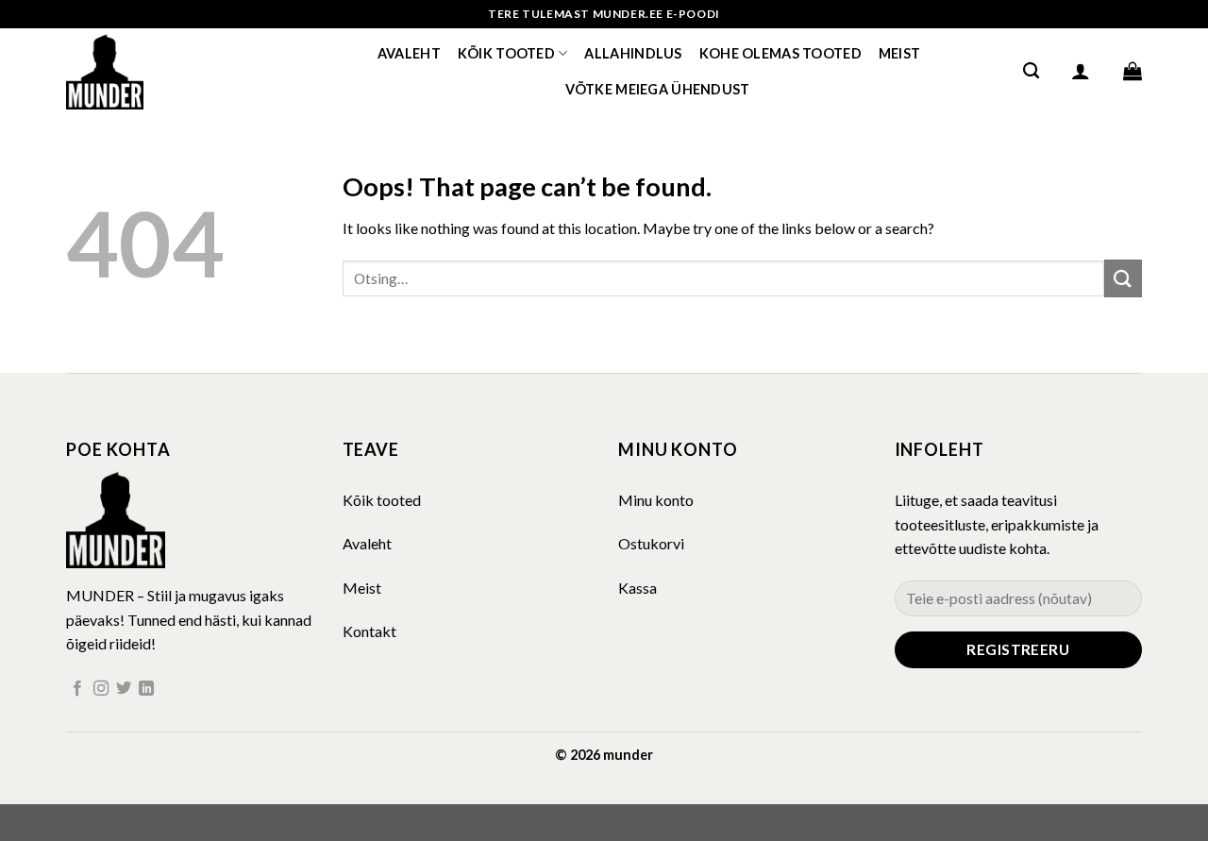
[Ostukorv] (1132, 71)
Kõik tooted (506, 53)
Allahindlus (632, 53)
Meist (899, 53)
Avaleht (409, 53)
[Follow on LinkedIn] (146, 689)
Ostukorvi (651, 543)
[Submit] (1123, 278)
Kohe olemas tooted (780, 53)
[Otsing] (1031, 71)
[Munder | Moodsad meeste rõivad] (160, 70)
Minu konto (656, 500)
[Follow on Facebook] (77, 689)
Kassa (637, 588)
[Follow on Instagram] (101, 689)
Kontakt (369, 631)
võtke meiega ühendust (657, 89)
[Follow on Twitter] (123, 689)
